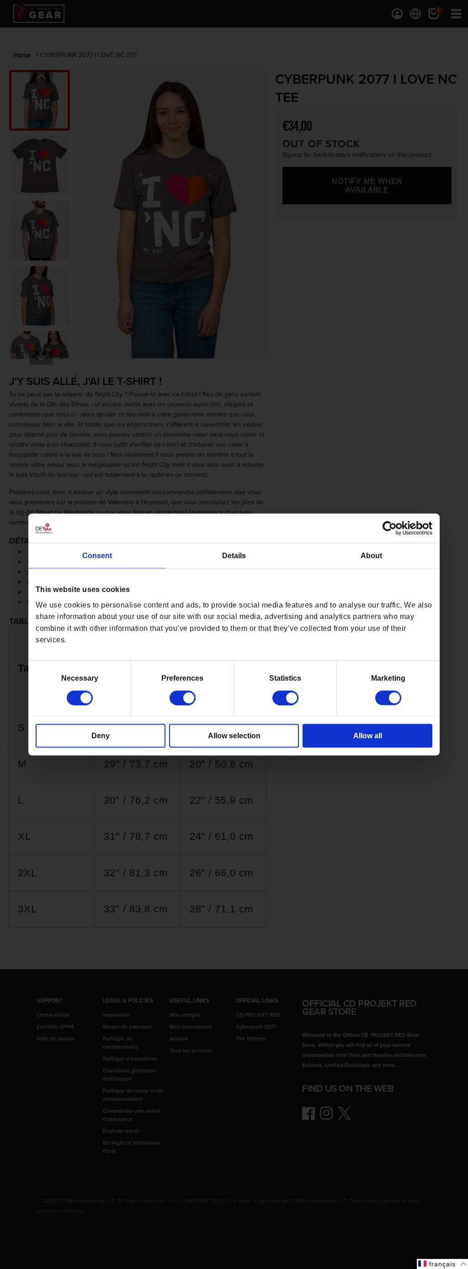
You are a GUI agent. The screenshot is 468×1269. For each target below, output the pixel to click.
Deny (100, 735)
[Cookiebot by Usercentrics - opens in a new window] (392, 528)
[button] (442, 1264)
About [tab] (371, 556)
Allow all (367, 735)
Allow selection (234, 735)
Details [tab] (234, 556)
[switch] (183, 697)
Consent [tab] (97, 556)
